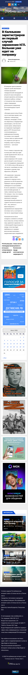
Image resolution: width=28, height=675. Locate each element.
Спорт (11, 536)
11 (7, 343)
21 (17, 347)
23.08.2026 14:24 (9, 526)
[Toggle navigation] (14, 18)
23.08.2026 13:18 (9, 543)
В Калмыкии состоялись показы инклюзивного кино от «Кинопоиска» (13, 560)
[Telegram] (22, 239)
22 (20, 347)
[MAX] (14, 239)
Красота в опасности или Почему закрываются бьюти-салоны (14, 524)
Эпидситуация (5, 28)
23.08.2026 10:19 (9, 579)
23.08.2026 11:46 (9, 562)
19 (11, 347)
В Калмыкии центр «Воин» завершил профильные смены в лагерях (13, 577)
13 (14, 343)
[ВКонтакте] (16, 239)
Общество (6, 519)
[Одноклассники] (19, 239)
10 (4, 343)
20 (14, 347)
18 (7, 347)
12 (11, 343)
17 (4, 347)
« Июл (4, 358)
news (18, 562)
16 (23, 343)
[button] (25, 18)
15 (20, 343)
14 (17, 343)
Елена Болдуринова (14, 59)
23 (23, 347)
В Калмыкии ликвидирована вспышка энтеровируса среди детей (7, 248)
